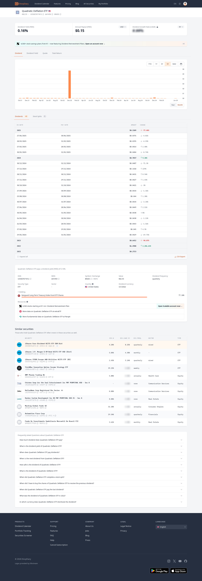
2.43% (111, 360)
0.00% (111, 391)
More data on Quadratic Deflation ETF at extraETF (42, 311)
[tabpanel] (101, 84)
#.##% (138, 30)
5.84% (111, 353)
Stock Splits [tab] (39, 116)
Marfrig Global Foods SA (36, 405)
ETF (179, 345)
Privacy (123, 531)
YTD (150, 64)
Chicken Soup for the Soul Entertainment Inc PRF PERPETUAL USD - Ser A (57, 382)
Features (57, 4)
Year (173, 105)
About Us (89, 526)
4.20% (111, 345)
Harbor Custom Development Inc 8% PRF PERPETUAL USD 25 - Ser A (53, 398)
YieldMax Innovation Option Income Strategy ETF (46, 367)
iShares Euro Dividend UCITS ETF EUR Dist (43, 343)
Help (52, 540)
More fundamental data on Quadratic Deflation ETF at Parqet (46, 316)
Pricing (68, 4)
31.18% (111, 407)
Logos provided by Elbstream (26, 563)
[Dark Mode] (180, 4)
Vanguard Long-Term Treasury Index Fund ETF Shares (43, 295)
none (135, 383)
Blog (87, 535)
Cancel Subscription (59, 545)
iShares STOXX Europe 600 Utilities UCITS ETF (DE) (48, 359)
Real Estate (153, 399)
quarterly (138, 345)
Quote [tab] (45, 53)
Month (180, 105)
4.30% (127, 353)
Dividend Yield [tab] (32, 53)
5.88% (111, 376)
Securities (89, 4)
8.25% (127, 345)
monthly (137, 353)
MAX (174, 64)
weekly (136, 368)
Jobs (87, 531)
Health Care (153, 376)
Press (87, 540)
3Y (162, 64)
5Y (168, 64)
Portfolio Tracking (23, 531)
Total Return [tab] (57, 53)
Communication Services (158, 383)
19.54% (111, 414)
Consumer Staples (155, 407)
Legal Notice (125, 526)
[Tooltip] (92, 284)
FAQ (52, 535)
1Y (156, 64)
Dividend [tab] (18, 53)
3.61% (111, 422)
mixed (150, 345)
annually (137, 376)
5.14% (127, 360)
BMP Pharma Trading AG (35, 374)
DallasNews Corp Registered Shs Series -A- (44, 390)
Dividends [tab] (21, 116)
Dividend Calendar (42, 4)
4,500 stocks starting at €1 (46, 306)
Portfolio (103, 4)
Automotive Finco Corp (35, 413)
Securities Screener (23, 535)
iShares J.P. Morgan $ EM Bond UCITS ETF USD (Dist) (48, 351)
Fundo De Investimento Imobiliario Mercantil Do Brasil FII (51, 421)
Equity (180, 376)
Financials (153, 414)
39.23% (111, 368)
